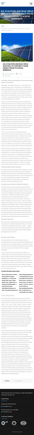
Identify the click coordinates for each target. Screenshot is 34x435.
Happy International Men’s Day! (8, 404)
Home (2, 26)
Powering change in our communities (9, 409)
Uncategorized (18, 381)
